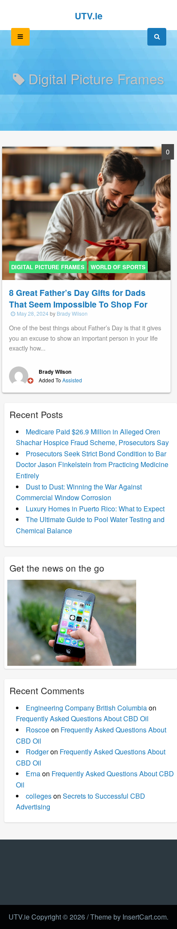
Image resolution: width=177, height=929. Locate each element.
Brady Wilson (72, 313)
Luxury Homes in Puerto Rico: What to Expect (95, 509)
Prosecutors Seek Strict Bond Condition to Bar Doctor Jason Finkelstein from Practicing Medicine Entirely (92, 464)
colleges (39, 796)
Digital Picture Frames (48, 267)
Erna (33, 773)
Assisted (72, 380)
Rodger (37, 752)
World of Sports (118, 267)
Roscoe (37, 730)
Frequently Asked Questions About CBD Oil (82, 718)
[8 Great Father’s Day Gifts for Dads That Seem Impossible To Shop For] (86, 212)
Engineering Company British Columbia (86, 708)
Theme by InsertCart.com (128, 917)
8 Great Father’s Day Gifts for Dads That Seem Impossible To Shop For (78, 298)
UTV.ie (89, 15)
